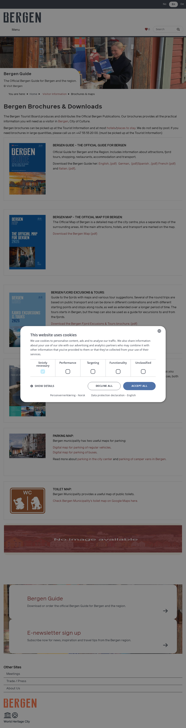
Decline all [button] (104, 386)
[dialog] (93, 364)
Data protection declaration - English (113, 395)
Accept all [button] (139, 386)
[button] (42, 386)
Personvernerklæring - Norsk (67, 395)
